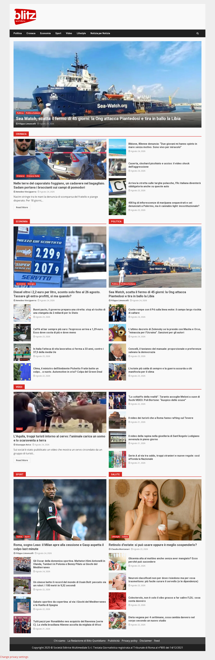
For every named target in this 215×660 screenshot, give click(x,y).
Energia (31, 107)
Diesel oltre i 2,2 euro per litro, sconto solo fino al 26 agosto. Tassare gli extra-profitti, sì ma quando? (107, 84)
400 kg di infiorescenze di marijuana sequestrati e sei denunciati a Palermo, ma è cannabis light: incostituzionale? (117, 206)
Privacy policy (129, 640)
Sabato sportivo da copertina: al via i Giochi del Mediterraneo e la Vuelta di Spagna (22, 605)
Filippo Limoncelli (120, 300)
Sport (58, 33)
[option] (107, 84)
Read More (22, 207)
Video (69, 33)
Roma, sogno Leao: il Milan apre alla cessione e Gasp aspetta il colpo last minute (60, 509)
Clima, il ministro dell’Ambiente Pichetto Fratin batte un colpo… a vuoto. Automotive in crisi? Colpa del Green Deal (22, 372)
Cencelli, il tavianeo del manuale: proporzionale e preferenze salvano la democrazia (117, 352)
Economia (45, 33)
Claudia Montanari (120, 549)
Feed (157, 640)
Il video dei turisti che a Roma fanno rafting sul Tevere (117, 420)
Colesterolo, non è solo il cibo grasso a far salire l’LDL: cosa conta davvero (117, 601)
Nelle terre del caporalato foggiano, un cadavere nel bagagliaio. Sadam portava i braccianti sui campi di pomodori (60, 159)
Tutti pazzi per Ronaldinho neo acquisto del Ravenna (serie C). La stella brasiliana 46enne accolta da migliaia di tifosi (22, 624)
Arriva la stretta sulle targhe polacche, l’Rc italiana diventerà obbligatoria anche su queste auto (117, 186)
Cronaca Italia (33, 176)
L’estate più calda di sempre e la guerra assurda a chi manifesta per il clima (117, 372)
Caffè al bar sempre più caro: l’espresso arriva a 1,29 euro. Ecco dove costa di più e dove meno (22, 332)
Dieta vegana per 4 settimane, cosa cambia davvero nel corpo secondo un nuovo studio (117, 620)
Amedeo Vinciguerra (28, 123)
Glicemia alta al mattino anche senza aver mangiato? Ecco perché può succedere (117, 561)
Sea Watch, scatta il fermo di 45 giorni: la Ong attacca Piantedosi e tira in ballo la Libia (155, 257)
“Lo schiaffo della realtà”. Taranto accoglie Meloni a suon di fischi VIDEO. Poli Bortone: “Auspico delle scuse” (117, 400)
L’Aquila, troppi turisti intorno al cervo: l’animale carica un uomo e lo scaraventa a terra (60, 412)
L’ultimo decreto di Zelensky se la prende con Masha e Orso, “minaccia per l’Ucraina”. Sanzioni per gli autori (117, 332)
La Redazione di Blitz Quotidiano (87, 640)
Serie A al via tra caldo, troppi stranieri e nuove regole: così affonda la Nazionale (117, 459)
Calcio (19, 537)
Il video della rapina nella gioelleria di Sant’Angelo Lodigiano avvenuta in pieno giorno (117, 439)
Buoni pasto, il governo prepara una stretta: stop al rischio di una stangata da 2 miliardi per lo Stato (22, 313)
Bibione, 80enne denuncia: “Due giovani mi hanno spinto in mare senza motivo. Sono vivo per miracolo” (117, 147)
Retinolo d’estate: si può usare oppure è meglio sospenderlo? (155, 509)
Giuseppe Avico (23, 444)
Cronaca (30, 33)
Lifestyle (81, 33)
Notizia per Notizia (100, 33)
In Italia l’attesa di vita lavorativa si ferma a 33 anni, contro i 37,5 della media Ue (22, 352)
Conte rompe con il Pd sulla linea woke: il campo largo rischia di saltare (117, 313)
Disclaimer (146, 640)
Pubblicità (113, 640)
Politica (18, 33)
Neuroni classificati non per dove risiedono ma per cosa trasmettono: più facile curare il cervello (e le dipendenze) (117, 581)
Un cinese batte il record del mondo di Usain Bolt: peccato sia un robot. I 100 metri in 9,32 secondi (22, 585)
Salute (125, 537)
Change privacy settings (14, 657)
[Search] (198, 33)
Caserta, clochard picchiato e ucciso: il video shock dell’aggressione (117, 167)
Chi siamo (59, 640)
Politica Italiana (128, 284)
